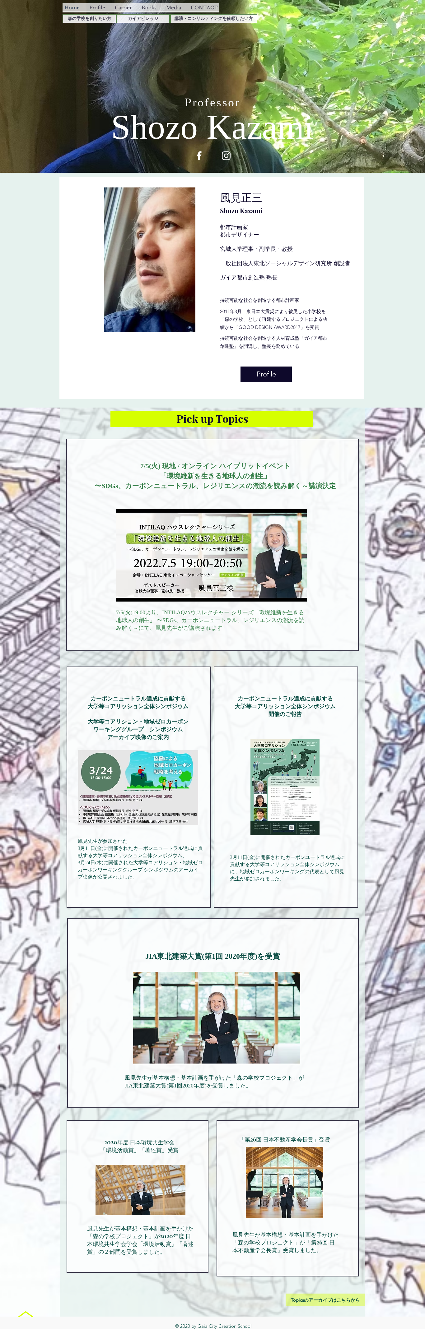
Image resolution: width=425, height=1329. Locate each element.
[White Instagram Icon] (226, 156)
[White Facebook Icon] (199, 156)
